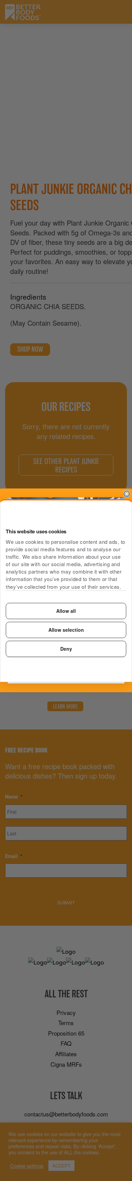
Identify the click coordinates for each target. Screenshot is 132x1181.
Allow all (66, 610)
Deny (66, 648)
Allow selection (66, 629)
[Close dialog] (127, 494)
